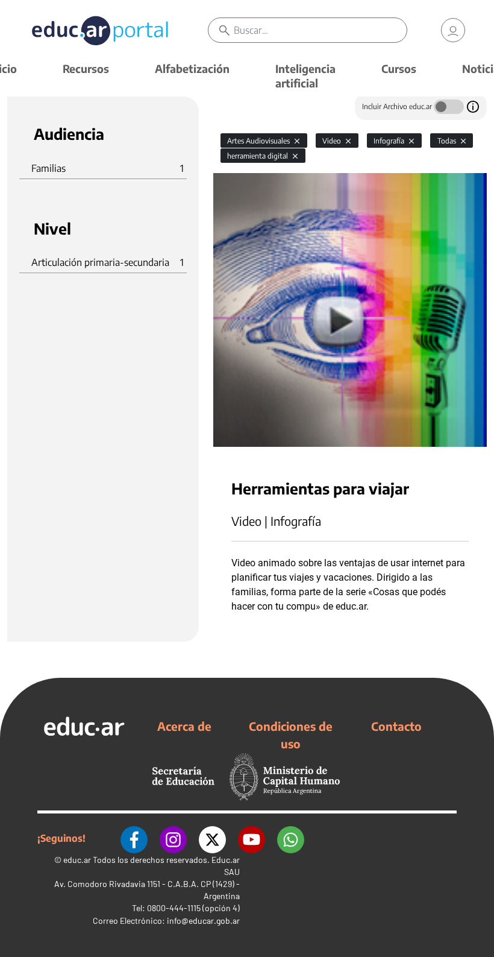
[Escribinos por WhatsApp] (290, 838)
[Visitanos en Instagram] (173, 838)
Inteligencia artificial (305, 76)
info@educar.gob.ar (203, 920)
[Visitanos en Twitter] (212, 838)
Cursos (398, 68)
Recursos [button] (86, 68)
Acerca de (184, 726)
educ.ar (77, 859)
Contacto (396, 726)
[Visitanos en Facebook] (134, 838)
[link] (453, 30)
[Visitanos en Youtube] (251, 838)
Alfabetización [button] (192, 68)
